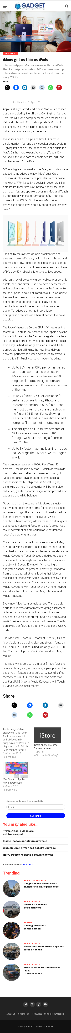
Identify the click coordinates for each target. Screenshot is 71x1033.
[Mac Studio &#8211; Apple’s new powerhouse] (16, 770)
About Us (11, 1013)
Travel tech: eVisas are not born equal (18, 832)
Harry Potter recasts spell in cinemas (28, 854)
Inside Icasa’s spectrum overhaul (25, 841)
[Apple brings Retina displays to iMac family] (18, 743)
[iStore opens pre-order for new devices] (47, 735)
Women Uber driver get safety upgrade (29, 848)
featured (28, 864)
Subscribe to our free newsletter (48, 1013)
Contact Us (23, 1013)
